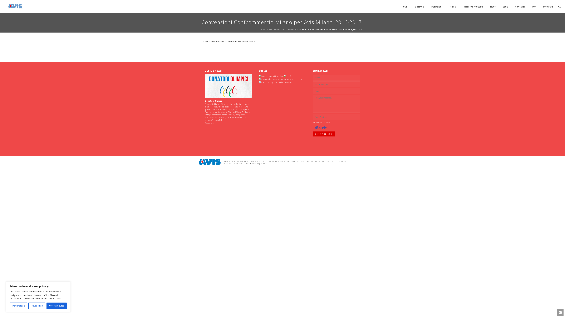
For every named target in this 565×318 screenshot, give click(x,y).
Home (404, 7)
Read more (209, 123)
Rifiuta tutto (37, 305)
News (493, 7)
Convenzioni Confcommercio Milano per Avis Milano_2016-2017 (229, 41)
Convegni (548, 7)
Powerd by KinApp (259, 163)
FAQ (534, 7)
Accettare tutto (56, 305)
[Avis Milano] (210, 161)
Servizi (452, 7)
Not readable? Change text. (322, 122)
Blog (505, 7)
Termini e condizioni (241, 163)
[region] (38, 296)
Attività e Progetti (473, 7)
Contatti (520, 7)
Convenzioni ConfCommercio (282, 30)
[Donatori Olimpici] (228, 86)
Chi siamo (419, 7)
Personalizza (18, 305)
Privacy (227, 163)
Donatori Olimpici (213, 101)
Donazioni (436, 7)
